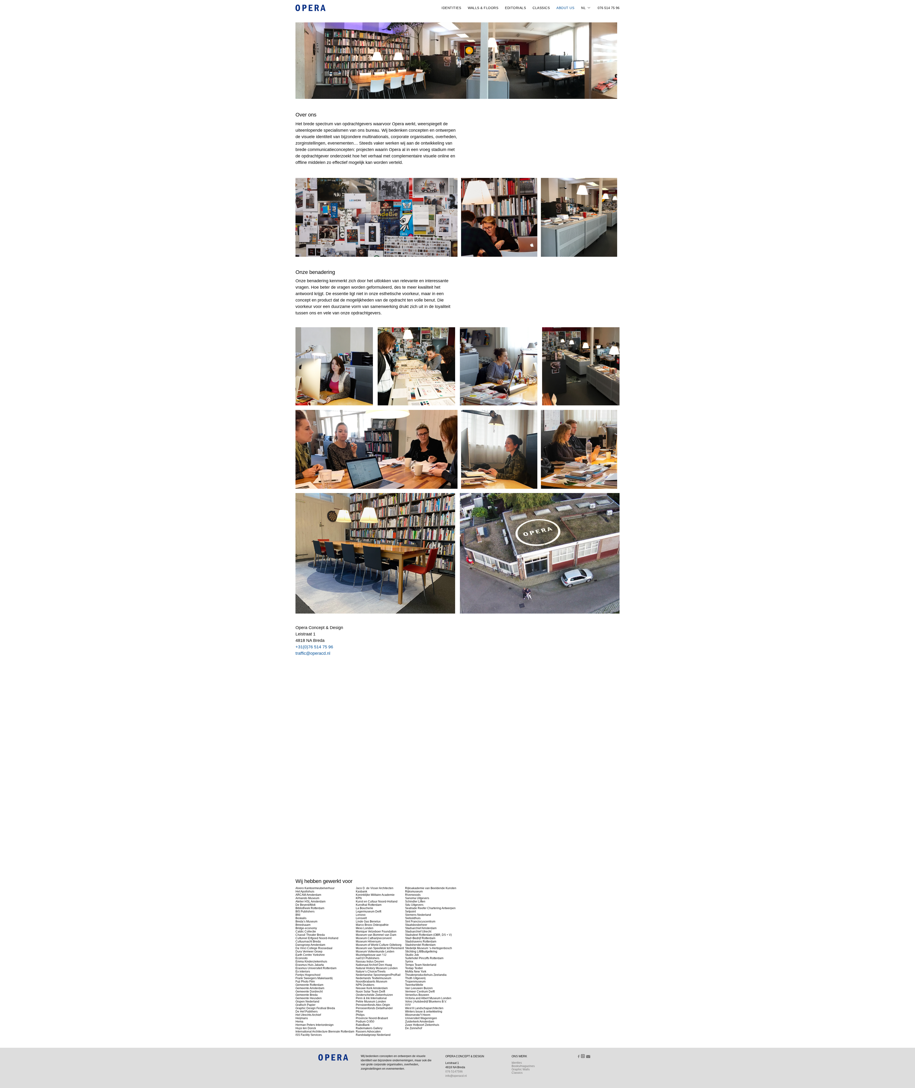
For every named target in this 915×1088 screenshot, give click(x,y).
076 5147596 (454, 1071)
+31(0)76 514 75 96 (314, 647)
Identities (451, 8)
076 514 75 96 (609, 8)
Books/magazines (523, 1066)
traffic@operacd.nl (312, 653)
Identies (517, 1062)
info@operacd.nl (456, 1076)
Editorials (515, 8)
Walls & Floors (483, 8)
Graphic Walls (521, 1069)
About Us (565, 8)
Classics (541, 8)
